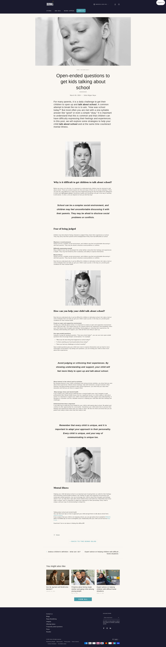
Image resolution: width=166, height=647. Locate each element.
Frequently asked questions (54, 626)
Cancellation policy (62, 643)
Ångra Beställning (51, 619)
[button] (111, 4)
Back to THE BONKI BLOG (84, 541)
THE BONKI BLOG (84, 69)
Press (48, 629)
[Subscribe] (119, 617)
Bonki (51, 639)
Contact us (49, 614)
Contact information (52, 643)
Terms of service (75, 641)
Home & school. (58, 515)
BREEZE (107, 517)
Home (78, 69)
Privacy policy (67, 641)
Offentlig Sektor (50, 624)
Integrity (48, 621)
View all (83, 599)
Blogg (48, 616)
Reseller (48, 631)
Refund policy (60, 641)
